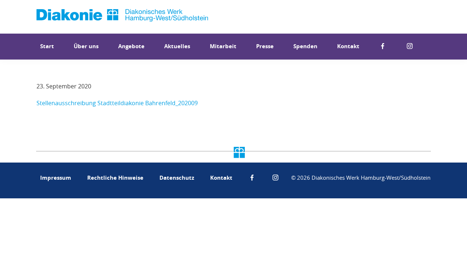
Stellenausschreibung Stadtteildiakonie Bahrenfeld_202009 (117, 103)
